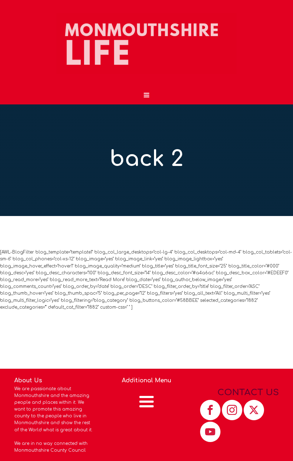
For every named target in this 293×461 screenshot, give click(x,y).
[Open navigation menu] (146, 96)
